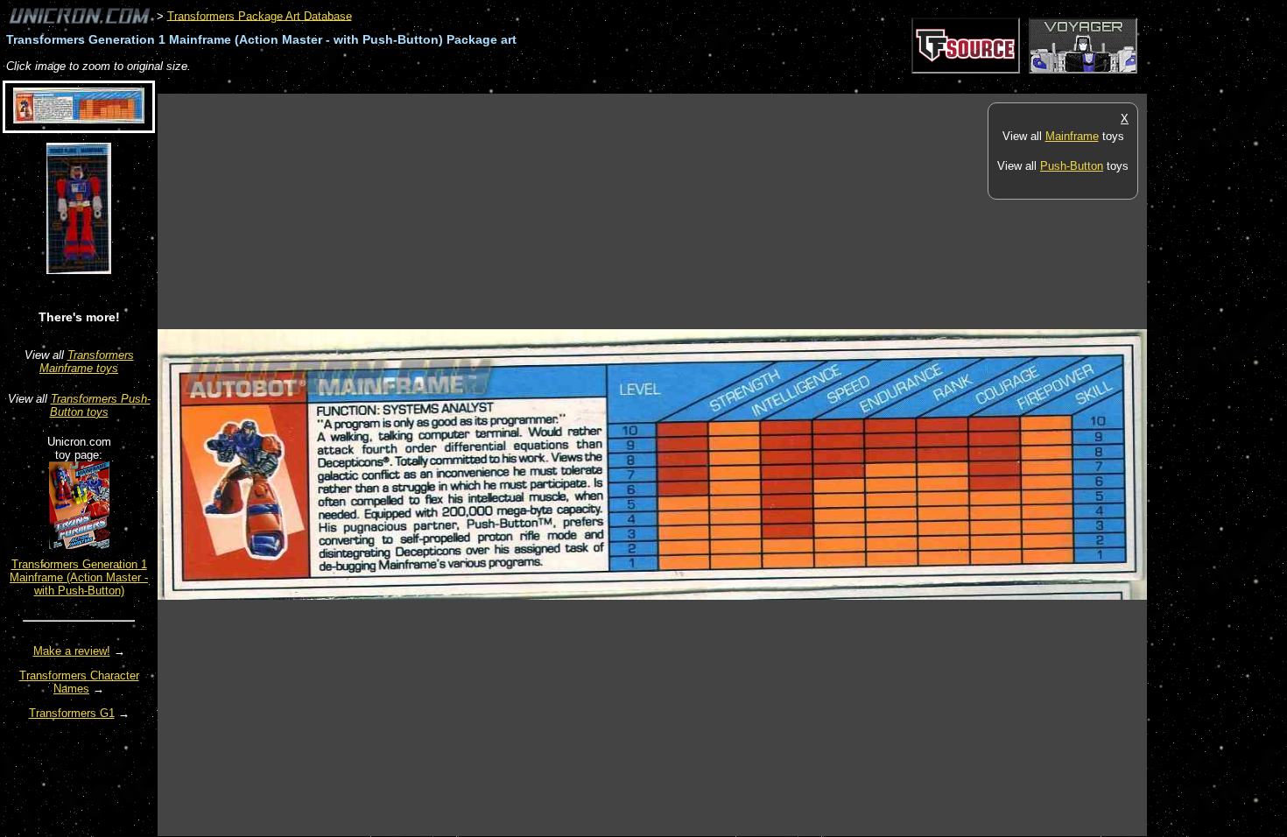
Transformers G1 (72, 713)
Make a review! (71, 651)
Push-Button (1071, 165)
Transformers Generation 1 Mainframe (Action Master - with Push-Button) (79, 577)
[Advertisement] (476, 84)
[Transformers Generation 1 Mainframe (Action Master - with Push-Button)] (79, 545)
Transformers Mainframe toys (86, 361)
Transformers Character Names (79, 682)
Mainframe (1072, 136)
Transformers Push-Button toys (100, 405)
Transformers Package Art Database (259, 15)
